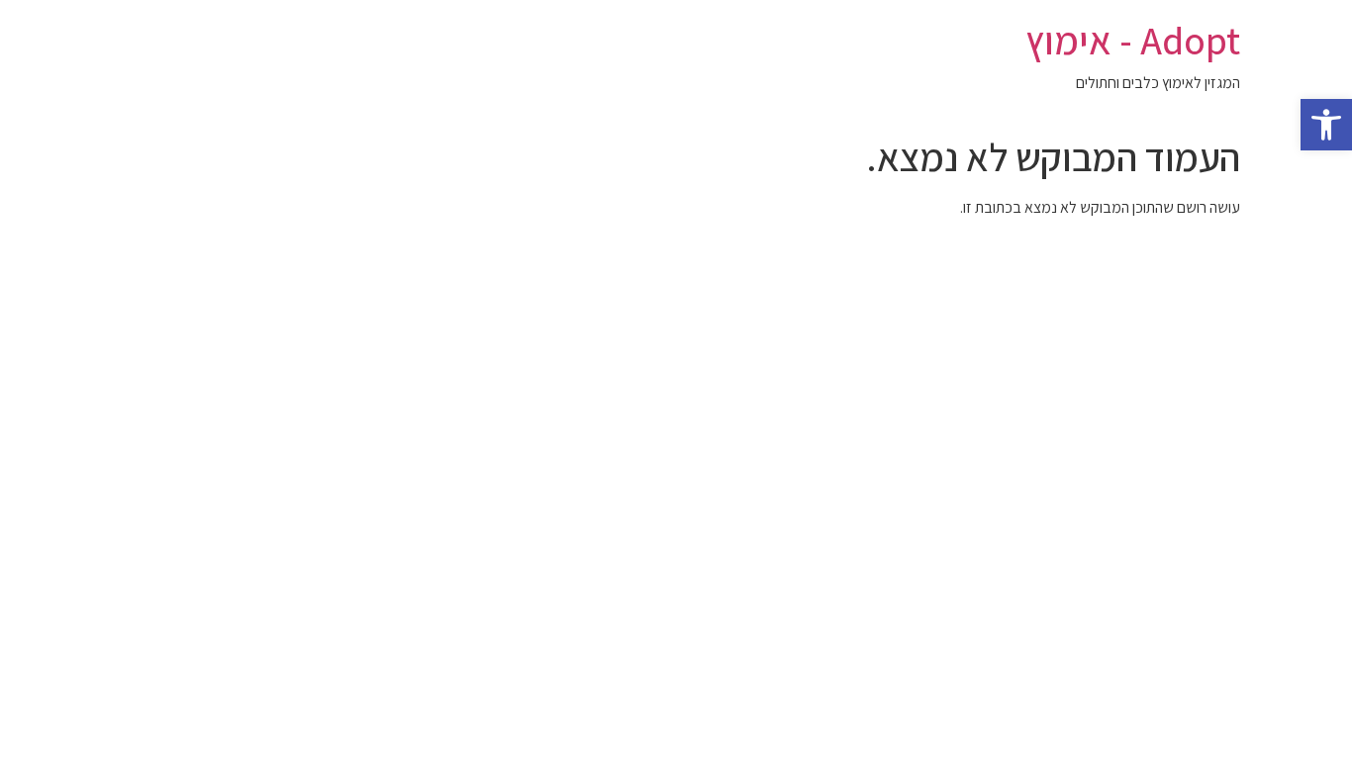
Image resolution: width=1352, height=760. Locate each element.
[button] (1326, 124)
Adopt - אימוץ (1132, 39)
